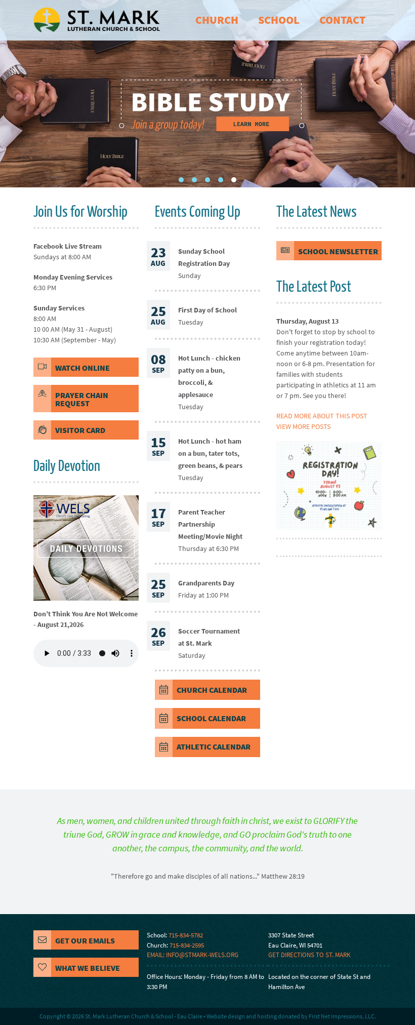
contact (342, 20)
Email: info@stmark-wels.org (192, 955)
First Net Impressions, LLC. (342, 1016)
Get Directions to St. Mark (309, 955)
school (279, 20)
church (216, 20)
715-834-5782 (186, 935)
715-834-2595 (187, 945)
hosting (267, 1016)
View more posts (303, 426)
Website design (225, 1016)
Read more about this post (321, 415)
